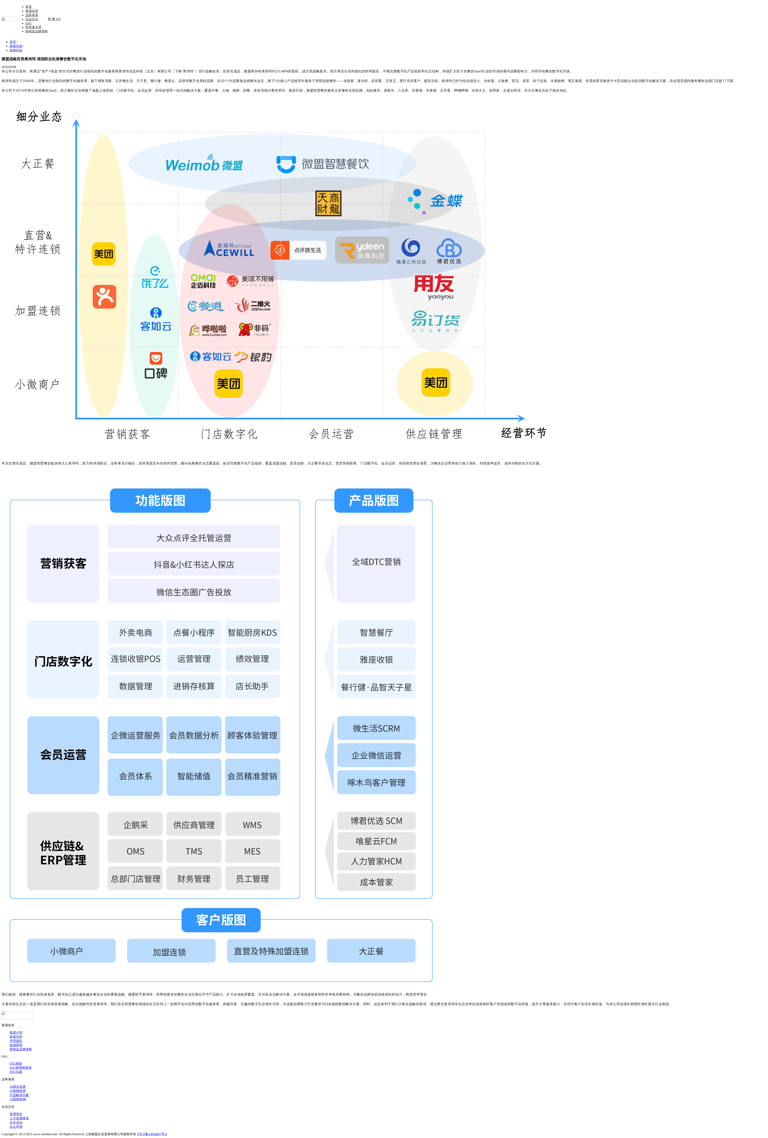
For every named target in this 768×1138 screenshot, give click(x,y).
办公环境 (16, 1126)
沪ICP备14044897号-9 (152, 1134)
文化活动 (16, 1122)
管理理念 (16, 1114)
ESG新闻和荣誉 (21, 1067)
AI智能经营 (18, 1091)
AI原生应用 (18, 1086)
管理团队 (16, 1041)
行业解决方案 (19, 1095)
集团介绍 (16, 1032)
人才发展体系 (19, 1118)
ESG (28, 23)
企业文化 (31, 19)
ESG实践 (16, 1072)
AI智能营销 (18, 1099)
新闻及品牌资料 (36, 31)
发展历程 (16, 1036)
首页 (28, 6)
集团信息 (31, 11)
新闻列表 (16, 46)
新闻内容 (16, 50)
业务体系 (31, 15)
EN (58, 19)
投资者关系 (33, 27)
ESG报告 (16, 1063)
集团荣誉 (16, 1045)
